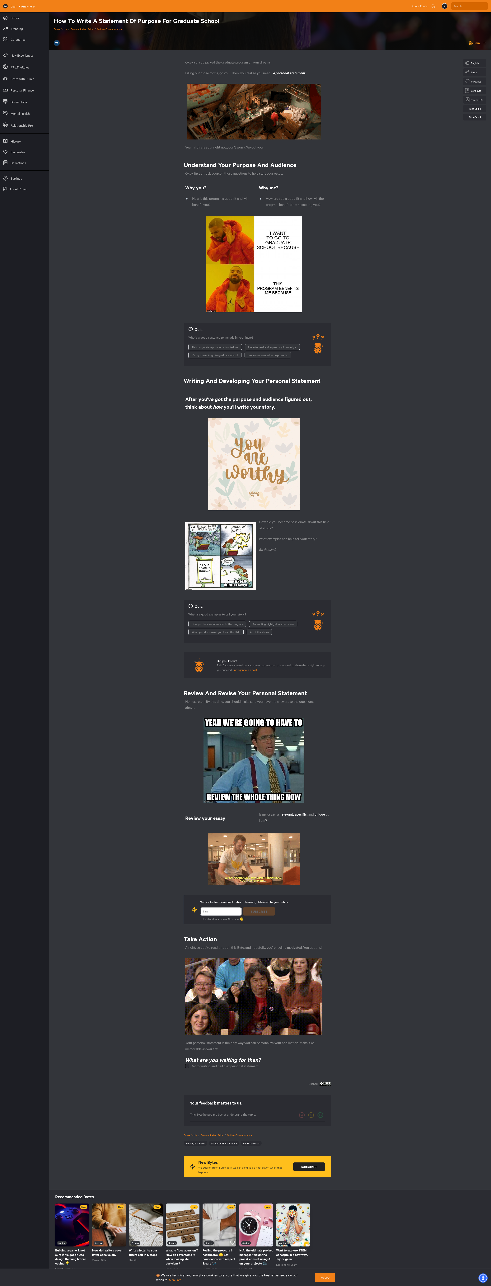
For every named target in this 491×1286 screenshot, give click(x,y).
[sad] (301, 1115)
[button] (483, 1278)
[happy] (320, 1115)
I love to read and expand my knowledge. (272, 347)
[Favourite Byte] (85, 1242)
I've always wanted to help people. (268, 355)
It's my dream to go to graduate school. (215, 355)
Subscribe (259, 911)
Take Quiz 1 (475, 108)
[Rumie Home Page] (5, 6)
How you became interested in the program (217, 624)
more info (175, 1280)
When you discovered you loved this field (216, 632)
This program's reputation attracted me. (215, 347)
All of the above (259, 632)
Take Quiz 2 (475, 117)
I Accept (325, 1277)
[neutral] (311, 1115)
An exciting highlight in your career (273, 624)
